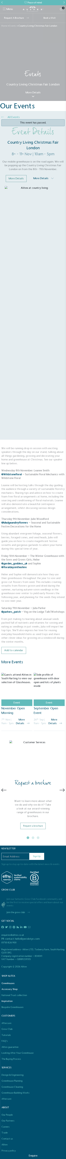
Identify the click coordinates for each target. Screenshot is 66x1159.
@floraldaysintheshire (14, 567)
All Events (13, 117)
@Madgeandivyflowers (14, 522)
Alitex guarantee (10, 1047)
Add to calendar (13, 650)
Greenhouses (8, 983)
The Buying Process (11, 1059)
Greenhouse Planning (12, 1080)
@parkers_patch (11, 611)
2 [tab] (33, 838)
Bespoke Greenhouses (13, 1007)
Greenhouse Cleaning (12, 1086)
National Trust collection (14, 995)
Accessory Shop (10, 989)
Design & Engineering (13, 1075)
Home (4, 25)
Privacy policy (9, 1150)
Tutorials (6, 1035)
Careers (5, 1126)
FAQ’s (5, 1041)
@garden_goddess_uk (14, 563)
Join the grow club (16, 912)
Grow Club (7, 1029)
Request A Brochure (14, 17)
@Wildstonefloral (11, 474)
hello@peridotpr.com (27, 938)
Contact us (7, 1138)
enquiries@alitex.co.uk (12, 935)
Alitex (5, 1144)
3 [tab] (38, 838)
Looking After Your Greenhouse (18, 1053)
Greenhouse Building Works (15, 1092)
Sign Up (37, 856)
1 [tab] (28, 838)
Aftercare (6, 1023)
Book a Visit (49, 17)
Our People (7, 1114)
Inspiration (7, 1001)
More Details (33, 92)
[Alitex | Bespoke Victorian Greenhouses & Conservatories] (33, 9)
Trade (5, 1132)
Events (12, 25)
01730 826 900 (8, 942)
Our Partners (8, 1120)
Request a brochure (33, 825)
